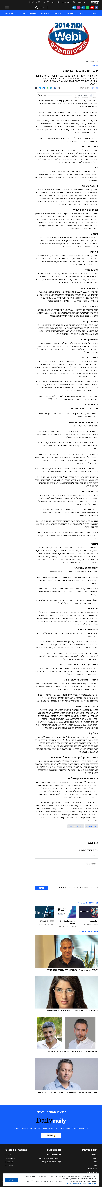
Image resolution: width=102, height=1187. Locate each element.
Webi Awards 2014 (75, 826)
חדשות (95, 65)
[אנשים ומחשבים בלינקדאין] (83, 7)
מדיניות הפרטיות (92, 1172)
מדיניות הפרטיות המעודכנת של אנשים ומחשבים (80, 1183)
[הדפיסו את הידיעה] (59, 88)
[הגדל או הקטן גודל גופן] (44, 7)
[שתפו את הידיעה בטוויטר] (40, 88)
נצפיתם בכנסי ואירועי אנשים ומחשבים (49, 1158)
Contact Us (9, 1162)
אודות (95, 1162)
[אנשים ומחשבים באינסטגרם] (78, 7)
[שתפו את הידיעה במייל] (37, 88)
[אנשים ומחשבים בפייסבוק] (96, 7)
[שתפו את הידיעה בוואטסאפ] (48, 88)
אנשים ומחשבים (91, 826)
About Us (8, 1155)
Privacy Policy (10, 1158)
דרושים (95, 1158)
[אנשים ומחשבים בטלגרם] (74, 7)
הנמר (95, 1165)
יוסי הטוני (95, 88)
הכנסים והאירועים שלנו (53, 1155)
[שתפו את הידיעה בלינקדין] (44, 88)
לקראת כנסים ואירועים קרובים (51, 1162)
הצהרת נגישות (92, 1169)
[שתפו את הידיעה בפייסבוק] (56, 88)
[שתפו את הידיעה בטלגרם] (52, 88)
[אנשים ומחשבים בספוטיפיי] (87, 7)
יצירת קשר (94, 1155)
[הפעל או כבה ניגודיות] (40, 7)
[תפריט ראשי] (6, 8)
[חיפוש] (36, 7)
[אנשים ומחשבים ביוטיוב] (92, 7)
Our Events (9, 1165)
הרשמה (50, 1135)
